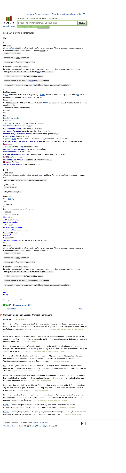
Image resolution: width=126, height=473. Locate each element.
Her (4, 324)
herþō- (6, 412)
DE (84, 14)
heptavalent (11, 309)
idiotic (81, 309)
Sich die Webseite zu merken (39, 14)
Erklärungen (43, 27)
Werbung (44, 422)
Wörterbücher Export (9, 426)
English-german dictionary (27, 27)
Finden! (82, 23)
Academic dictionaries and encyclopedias (37, 18)
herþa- (6, 405)
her (4, 319)
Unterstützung (37, 422)
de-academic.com (9, 26)
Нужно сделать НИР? (22, 305)
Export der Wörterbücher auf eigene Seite (66, 14)
